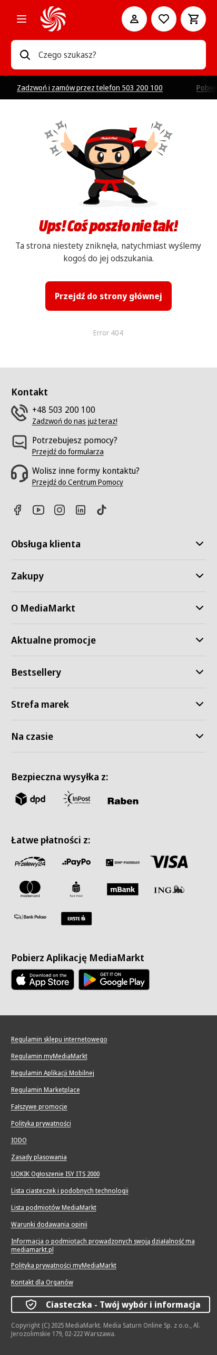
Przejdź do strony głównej (108, 296)
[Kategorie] (21, 19)
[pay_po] (76, 861)
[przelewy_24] (30, 861)
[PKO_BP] (76, 889)
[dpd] (30, 798)
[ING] (169, 889)
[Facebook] (21, 509)
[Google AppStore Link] (114, 979)
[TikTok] (105, 509)
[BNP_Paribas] (123, 861)
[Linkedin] (84, 509)
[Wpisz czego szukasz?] (24, 54)
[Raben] (123, 800)
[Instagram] (63, 509)
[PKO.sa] (30, 916)
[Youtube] (42, 509)
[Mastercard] (30, 889)
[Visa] (169, 861)
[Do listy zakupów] (163, 19)
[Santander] (76, 918)
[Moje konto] (134, 19)
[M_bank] (123, 889)
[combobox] (118, 54)
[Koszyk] (193, 19)
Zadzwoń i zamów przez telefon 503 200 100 (90, 88)
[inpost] (76, 798)
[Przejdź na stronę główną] (67, 19)
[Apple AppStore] (42, 979)
